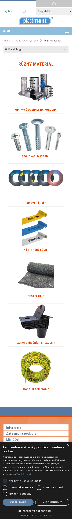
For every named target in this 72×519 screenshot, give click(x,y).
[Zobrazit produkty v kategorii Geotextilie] (36, 275)
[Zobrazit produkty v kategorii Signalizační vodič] (36, 368)
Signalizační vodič (36, 389)
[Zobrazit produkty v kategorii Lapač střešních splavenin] (36, 321)
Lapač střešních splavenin (36, 342)
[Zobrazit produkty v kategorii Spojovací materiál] (36, 135)
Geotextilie (36, 296)
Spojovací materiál (36, 156)
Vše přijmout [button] (18, 502)
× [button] (68, 445)
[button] (36, 511)
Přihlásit (54, 3)
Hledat (24, 11)
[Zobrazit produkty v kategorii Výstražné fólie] (36, 228)
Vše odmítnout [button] (52, 502)
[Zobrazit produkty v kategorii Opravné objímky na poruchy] (36, 88)
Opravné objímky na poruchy (36, 109)
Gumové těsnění (36, 203)
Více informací (23, 473)
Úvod (7, 40)
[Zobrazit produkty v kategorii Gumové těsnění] (36, 182)
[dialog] (36, 480)
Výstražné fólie (36, 249)
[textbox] (15, 11)
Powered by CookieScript (36, 515)
